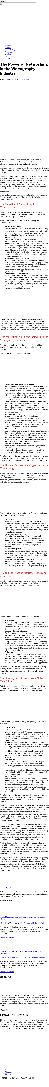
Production (9, 52)
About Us (8, 56)
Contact (8, 58)
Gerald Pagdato (14, 79)
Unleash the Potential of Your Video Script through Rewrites (22, 957)
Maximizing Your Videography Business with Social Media (22, 923)
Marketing (8, 48)
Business (8, 46)
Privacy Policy (10, 1070)
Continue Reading (7, 937)
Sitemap (8, 1074)
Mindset (8, 54)
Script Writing (10, 50)
